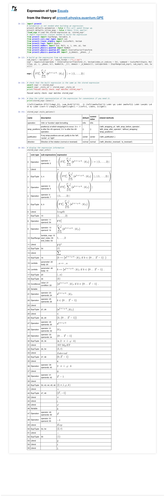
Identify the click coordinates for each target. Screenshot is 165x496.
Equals (62, 10)
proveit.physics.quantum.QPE (80, 17)
